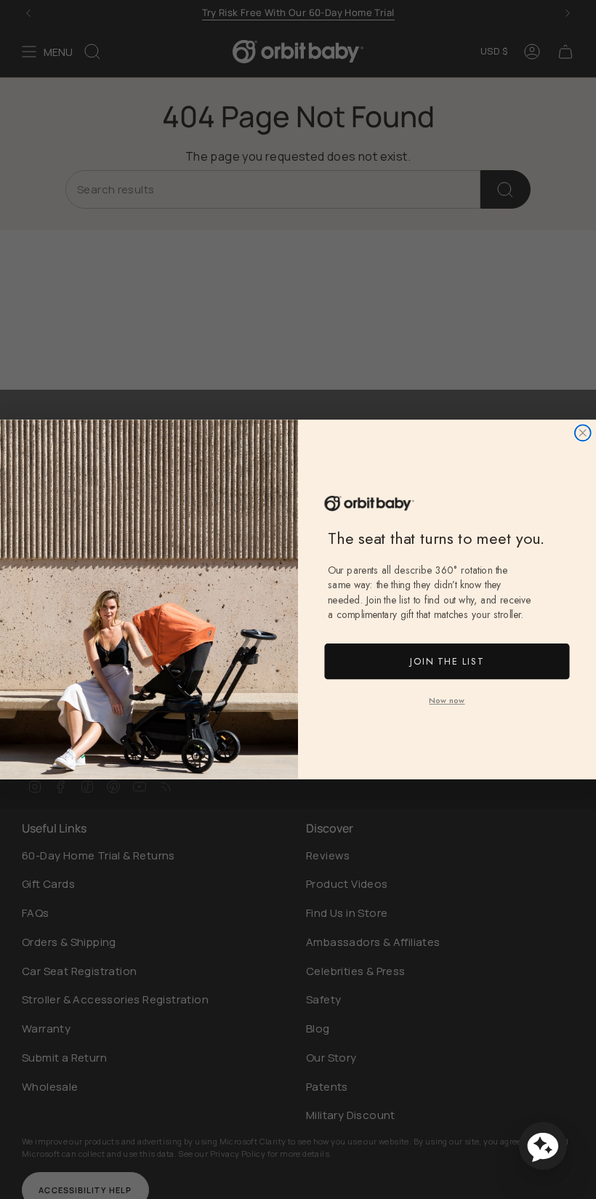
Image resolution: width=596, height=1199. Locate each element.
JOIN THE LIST (447, 661)
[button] (543, 1146)
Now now (446, 700)
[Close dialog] (583, 433)
